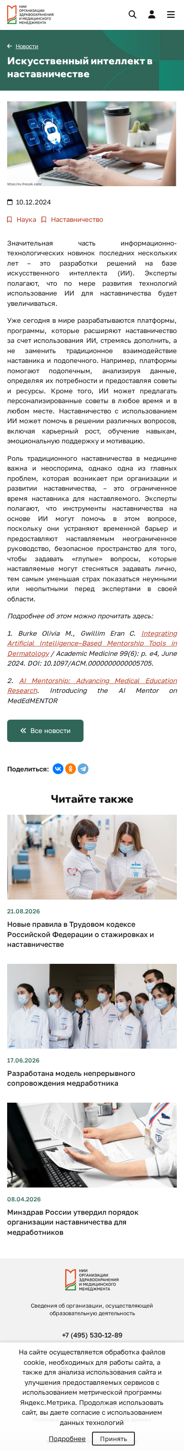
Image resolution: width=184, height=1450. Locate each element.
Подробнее (67, 1438)
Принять (113, 1438)
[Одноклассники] (70, 768)
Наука (25, 219)
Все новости (50, 730)
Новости (27, 46)
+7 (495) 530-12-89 (92, 1335)
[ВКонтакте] (58, 768)
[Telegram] (83, 768)
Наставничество (76, 219)
